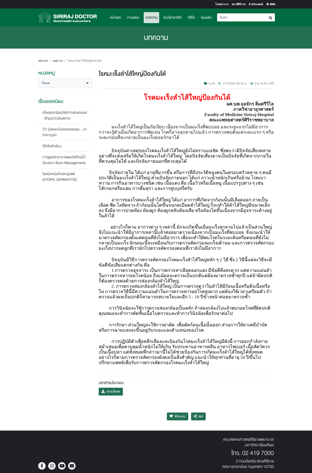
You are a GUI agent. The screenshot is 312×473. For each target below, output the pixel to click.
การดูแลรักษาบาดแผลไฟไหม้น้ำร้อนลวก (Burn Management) (64, 160)
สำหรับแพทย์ (256, 4)
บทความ (152, 17)
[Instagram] (52, 466)
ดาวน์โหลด (113, 391)
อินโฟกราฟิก (172, 17)
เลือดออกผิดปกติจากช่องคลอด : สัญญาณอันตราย (64, 115)
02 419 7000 (258, 453)
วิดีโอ (191, 17)
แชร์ (200, 416)
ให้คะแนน (180, 416)
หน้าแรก (115, 17)
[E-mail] (72, 466)
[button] (65, 83)
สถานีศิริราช (238, 4)
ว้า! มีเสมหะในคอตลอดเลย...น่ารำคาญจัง (64, 132)
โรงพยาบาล (221, 4)
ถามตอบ (133, 17)
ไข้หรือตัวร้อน (51, 146)
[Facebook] (42, 466)
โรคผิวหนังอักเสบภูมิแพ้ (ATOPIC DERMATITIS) (59, 177)
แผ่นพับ (206, 17)
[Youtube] (62, 466)
